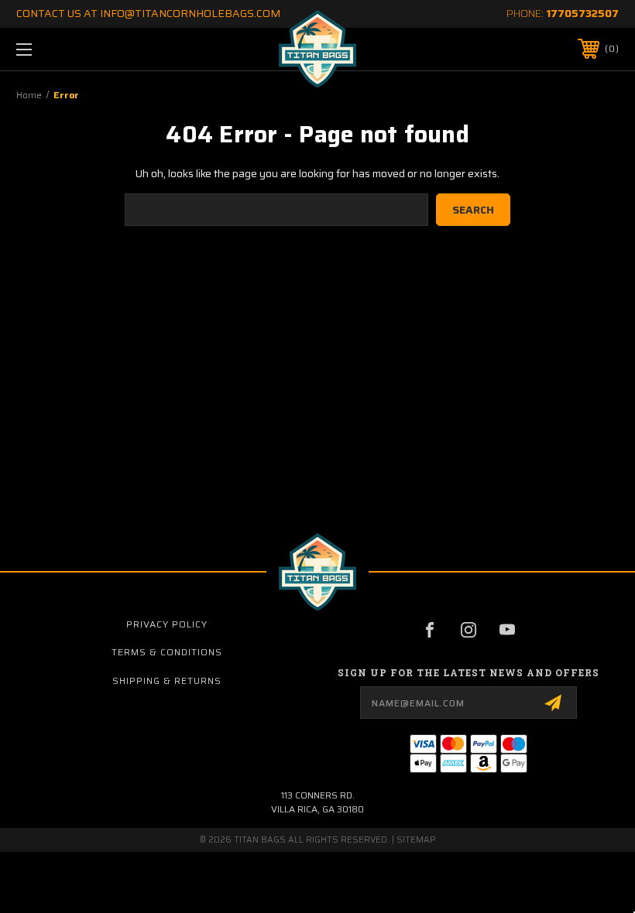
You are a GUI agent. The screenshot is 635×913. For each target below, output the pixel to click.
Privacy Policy (167, 624)
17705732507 (582, 13)
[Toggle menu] (76, 49)
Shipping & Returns (166, 680)
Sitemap (416, 839)
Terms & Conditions (167, 652)
